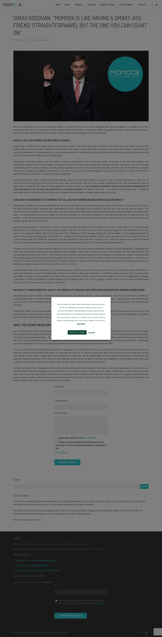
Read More (81, 324)
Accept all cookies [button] (77, 332)
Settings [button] (91, 332)
